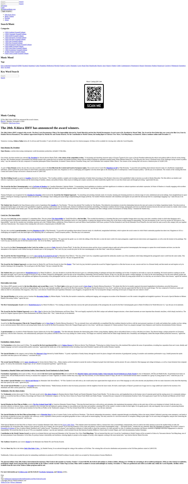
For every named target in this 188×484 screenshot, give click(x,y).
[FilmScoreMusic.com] (8, 9)
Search (21, 2)
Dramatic (27, 479)
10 (5, 52)
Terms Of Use (5, 482)
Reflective (8, 479)
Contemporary (15, 479)
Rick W (3, 121)
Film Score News (14, 123)
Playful (22, 479)
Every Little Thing (68, 425)
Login (3, 7)
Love (31, 479)
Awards (43, 479)
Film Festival (37, 479)
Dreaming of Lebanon (7, 428)
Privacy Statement (16, 482)
